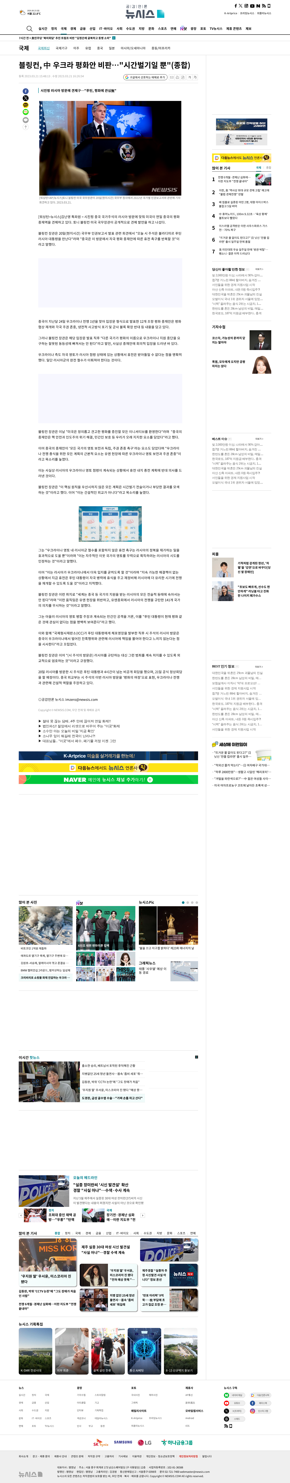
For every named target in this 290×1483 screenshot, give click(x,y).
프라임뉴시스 (247, 13)
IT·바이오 (106, 28)
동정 (102, 1426)
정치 (54, 28)
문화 (151, 28)
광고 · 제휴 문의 (41, 1456)
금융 (83, 28)
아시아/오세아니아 (133, 48)
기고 (97, 1402)
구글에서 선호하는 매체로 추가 (147, 77)
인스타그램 (263, 1411)
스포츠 (162, 28)
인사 (79, 1426)
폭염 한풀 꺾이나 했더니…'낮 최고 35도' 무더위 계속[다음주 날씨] (63, 38)
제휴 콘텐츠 (234, 28)
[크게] (195, 77)
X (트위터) (237, 1411)
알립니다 (207, 1456)
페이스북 (263, 1403)
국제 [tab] (258, 167)
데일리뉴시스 (101, 1418)
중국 (100, 48)
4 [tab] (197, 902)
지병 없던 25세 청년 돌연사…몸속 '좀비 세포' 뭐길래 (122, 1300)
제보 (249, 28)
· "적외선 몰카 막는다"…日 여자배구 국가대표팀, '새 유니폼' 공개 (241, 765)
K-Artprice (230, 13)
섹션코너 (81, 1418)
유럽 (88, 48)
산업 (92, 28)
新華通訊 (190, 1402)
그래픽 (134, 1402)
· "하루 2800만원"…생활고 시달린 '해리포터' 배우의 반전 (241, 772)
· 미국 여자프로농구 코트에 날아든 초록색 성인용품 (241, 785)
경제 (73, 28)
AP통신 (189, 1395)
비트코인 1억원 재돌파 (34, 948)
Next (142, 1215)
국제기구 (61, 48)
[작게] (189, 77)
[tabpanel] (168, 931)
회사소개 (23, 1456)
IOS (187, 1425)
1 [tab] (183, 902)
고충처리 (109, 1456)
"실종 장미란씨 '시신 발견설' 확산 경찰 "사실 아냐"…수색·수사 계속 (101, 1187)
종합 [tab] (268, 167)
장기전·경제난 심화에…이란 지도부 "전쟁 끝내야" (121, 1219)
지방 (142, 28)
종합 (57, 1233)
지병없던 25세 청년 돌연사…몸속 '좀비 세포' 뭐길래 (112, 1074)
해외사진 (153, 1395)
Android (189, 1418)
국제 (64, 28)
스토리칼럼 (100, 1395)
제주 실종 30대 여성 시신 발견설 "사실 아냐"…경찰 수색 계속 (105, 1249)
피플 (215, 554)
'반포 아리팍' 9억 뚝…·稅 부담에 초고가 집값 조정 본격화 (154, 1300)
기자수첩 (218, 326)
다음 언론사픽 (263, 1395)
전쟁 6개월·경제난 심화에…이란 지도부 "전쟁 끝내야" (47, 1306)
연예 (173, 28)
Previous (21, 1215)
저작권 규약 (94, 1456)
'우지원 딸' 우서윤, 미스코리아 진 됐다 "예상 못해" (112, 1090)
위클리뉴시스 (264, 13)
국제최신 (44, 48)
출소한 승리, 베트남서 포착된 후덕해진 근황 (109, 1065)
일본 (112, 48)
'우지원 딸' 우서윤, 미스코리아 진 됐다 (46, 1278)
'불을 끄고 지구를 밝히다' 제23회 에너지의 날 (166, 948)
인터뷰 (80, 1410)
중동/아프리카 (161, 48)
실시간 (42, 28)
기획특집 (99, 1410)
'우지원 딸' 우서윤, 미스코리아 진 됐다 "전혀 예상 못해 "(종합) (121, 1275)
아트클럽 (81, 1402)
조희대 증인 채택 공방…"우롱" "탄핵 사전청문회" (62, 1219)
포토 (203, 28)
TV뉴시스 (216, 28)
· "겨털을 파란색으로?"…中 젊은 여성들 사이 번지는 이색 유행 (241, 779)
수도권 (130, 28)
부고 (91, 1426)
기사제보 (123, 1456)
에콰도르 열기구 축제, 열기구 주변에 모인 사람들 (47, 956)
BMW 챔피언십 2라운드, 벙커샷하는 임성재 (45, 970)
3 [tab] (192, 902)
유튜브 (237, 1403)
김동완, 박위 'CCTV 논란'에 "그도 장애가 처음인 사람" (47, 1293)
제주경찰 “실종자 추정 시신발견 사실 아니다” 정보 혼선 (154, 1275)
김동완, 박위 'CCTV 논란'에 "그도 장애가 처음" (110, 1082)
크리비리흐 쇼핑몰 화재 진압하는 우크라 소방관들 (47, 978)
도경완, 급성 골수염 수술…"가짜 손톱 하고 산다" (112, 1098)
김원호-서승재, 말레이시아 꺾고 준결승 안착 (46, 963)
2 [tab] (187, 902)
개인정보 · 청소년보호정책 (160, 1456)
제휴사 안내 (60, 1456)
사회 (120, 28)
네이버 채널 (237, 1395)
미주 (76, 48)
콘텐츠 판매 (77, 1456)
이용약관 (137, 1456)
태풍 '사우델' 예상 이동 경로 (153, 970)
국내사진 (135, 1395)
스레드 (237, 1419)
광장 (193, 28)
